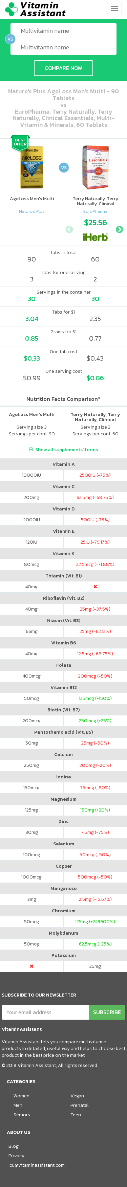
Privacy (16, 1155)
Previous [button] (69, 228)
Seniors (22, 1114)
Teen (75, 1114)
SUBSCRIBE (107, 1012)
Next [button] (119, 228)
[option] (95, 229)
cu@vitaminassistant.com (37, 1165)
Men (18, 1105)
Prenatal (79, 1105)
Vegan (77, 1095)
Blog (13, 1146)
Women (21, 1095)
